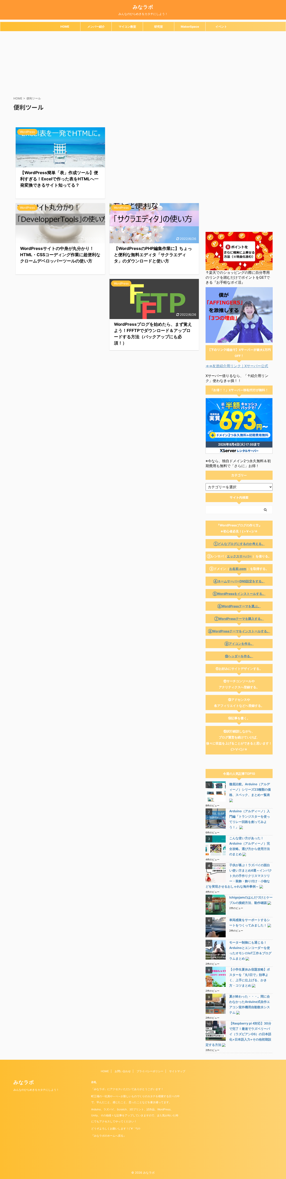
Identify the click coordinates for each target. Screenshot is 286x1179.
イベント (221, 26)
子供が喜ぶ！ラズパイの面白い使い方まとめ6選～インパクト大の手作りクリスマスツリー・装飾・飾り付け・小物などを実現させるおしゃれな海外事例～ (239, 875)
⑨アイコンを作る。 (239, 643)
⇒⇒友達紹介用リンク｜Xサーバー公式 (237, 366)
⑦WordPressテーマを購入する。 (239, 618)
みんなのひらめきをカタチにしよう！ (36, 1089)
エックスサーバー (239, 556)
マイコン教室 (127, 26)
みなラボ (143, 7)
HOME (64, 26)
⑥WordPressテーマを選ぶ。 (239, 606)
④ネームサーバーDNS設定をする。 (239, 581)
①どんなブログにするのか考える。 (239, 544)
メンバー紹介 (96, 26)
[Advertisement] (143, 64)
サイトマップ (177, 1071)
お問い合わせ (123, 1071)
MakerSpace (190, 26)
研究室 (158, 26)
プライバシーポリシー (150, 1071)
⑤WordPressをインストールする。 (239, 594)
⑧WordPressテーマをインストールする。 (239, 631)
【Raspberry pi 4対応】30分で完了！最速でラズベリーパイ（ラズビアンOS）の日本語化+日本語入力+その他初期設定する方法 (238, 1034)
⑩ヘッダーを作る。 (239, 656)
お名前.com (237, 569)
